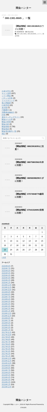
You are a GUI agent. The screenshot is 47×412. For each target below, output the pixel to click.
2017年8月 (6, 339)
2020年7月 (6, 268)
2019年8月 (6, 294)
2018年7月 (6, 320)
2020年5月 (6, 273)
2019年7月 (6, 297)
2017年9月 (6, 337)
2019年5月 (6, 302)
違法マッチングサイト (11, 117)
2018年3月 (6, 328)
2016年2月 (6, 382)
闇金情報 (31, 32)
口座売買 (5, 105)
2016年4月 (6, 377)
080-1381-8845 (22, 34)
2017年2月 (6, 354)
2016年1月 (6, 384)
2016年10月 (7, 363)
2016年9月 (6, 366)
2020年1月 (6, 283)
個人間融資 (6, 103)
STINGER (23, 407)
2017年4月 (6, 349)
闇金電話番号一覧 (9, 131)
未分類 (4, 108)
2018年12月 (7, 313)
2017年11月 (6, 332)
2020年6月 (6, 271)
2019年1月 (6, 311)
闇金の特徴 (6, 122)
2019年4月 (6, 304)
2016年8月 (6, 368)
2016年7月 (6, 370)
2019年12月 (7, 285)
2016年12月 (7, 358)
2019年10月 (7, 290)
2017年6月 (6, 344)
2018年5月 (6, 323)
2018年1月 (6, 330)
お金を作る (6, 91)
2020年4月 (6, 275)
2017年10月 (7, 335)
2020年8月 (6, 266)
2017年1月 (6, 356)
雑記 (3, 134)
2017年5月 (6, 347)
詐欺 (3, 115)
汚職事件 (5, 110)
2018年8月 (6, 318)
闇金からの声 (7, 119)
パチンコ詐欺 (7, 98)
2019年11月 (6, 287)
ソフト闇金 (6, 96)
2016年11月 (6, 361)
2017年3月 (6, 351)
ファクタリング (8, 100)
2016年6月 (6, 373)
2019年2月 (6, 309)
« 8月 (4, 258)
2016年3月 (6, 380)
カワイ (39, 34)
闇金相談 (5, 129)
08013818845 (31, 34)
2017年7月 (6, 342)
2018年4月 (6, 325)
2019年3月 (6, 306)
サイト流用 (6, 93)
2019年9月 (6, 292)
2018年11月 (6, 316)
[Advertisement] (19, 71)
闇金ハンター (23, 7)
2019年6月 (6, 299)
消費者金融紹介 (8, 112)
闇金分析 (5, 124)
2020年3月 (6, 278)
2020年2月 (6, 280)
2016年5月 (6, 375)
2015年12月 (7, 387)
